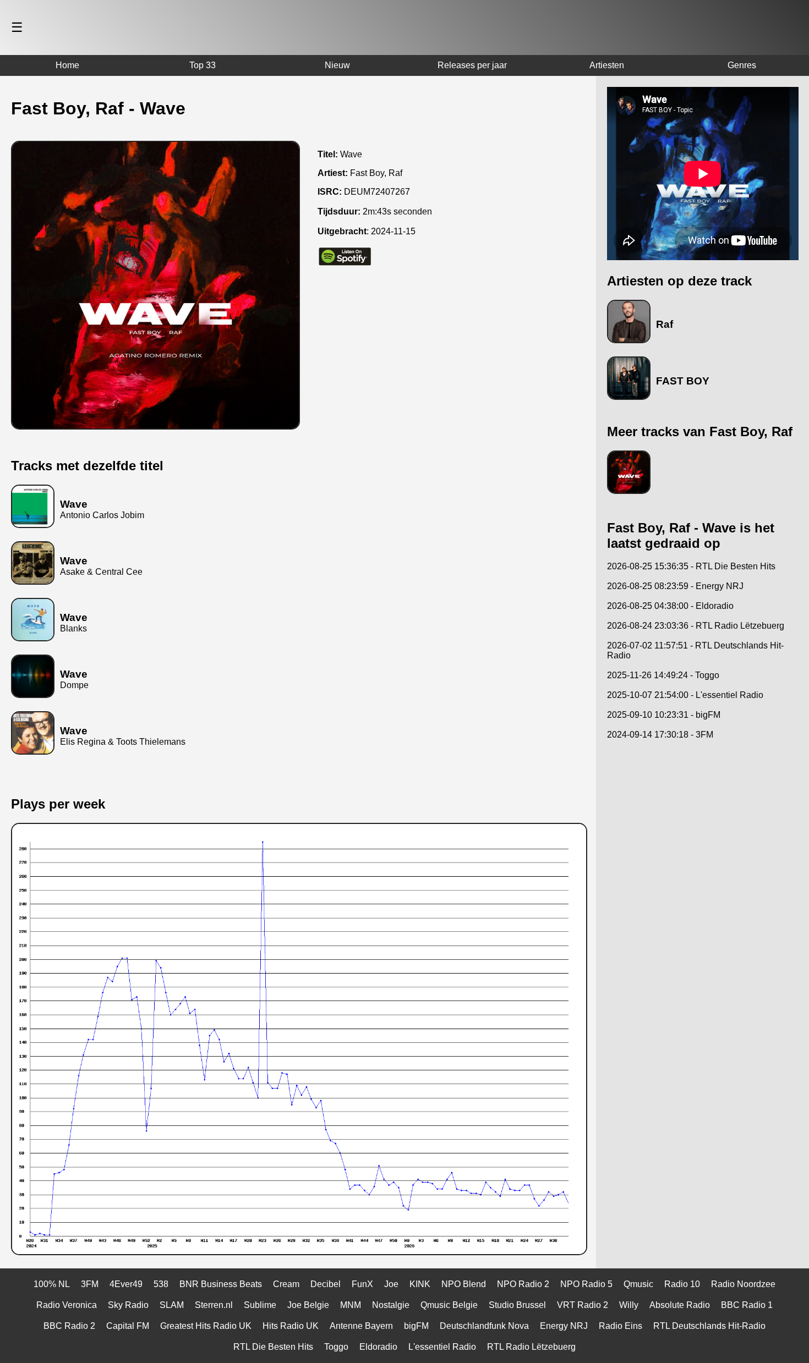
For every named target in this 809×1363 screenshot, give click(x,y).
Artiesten (606, 65)
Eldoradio (378, 1346)
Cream (286, 1284)
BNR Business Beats (220, 1284)
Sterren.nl (214, 1305)
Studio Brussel (517, 1305)
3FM (90, 1284)
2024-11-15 (393, 231)
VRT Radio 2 (582, 1305)
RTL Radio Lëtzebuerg (531, 1346)
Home (67, 65)
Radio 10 (682, 1284)
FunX (362, 1284)
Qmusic (638, 1284)
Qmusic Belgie (449, 1305)
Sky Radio (128, 1305)
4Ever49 (126, 1284)
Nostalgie (390, 1305)
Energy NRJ (564, 1326)
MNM (350, 1305)
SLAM (172, 1305)
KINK (419, 1284)
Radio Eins (620, 1326)
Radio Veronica (66, 1305)
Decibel (325, 1284)
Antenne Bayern (361, 1326)
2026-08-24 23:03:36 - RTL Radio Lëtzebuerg (695, 625)
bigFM (416, 1326)
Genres (742, 65)
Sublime (260, 1305)
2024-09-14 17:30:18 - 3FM (660, 734)
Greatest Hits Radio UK (206, 1326)
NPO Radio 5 (586, 1284)
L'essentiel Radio (442, 1346)
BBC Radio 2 (69, 1326)
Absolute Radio (679, 1305)
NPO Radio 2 (523, 1284)
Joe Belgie (308, 1305)
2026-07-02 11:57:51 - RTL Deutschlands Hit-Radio (695, 650)
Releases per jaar (472, 65)
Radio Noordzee (743, 1284)
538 (161, 1284)
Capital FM (127, 1326)
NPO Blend (463, 1284)
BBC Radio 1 (747, 1305)
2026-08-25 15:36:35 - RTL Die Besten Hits (691, 566)
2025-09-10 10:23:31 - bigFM (663, 714)
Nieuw (337, 65)
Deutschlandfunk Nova (484, 1326)
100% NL (52, 1284)
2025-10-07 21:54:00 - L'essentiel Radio (685, 695)
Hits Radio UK (291, 1326)
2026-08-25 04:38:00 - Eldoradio (670, 606)
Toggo (336, 1346)
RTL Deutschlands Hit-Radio (709, 1326)
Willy (628, 1305)
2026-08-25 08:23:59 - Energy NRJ (675, 586)
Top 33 (202, 65)
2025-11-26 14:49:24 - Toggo (663, 675)
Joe (391, 1284)
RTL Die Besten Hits (273, 1346)
